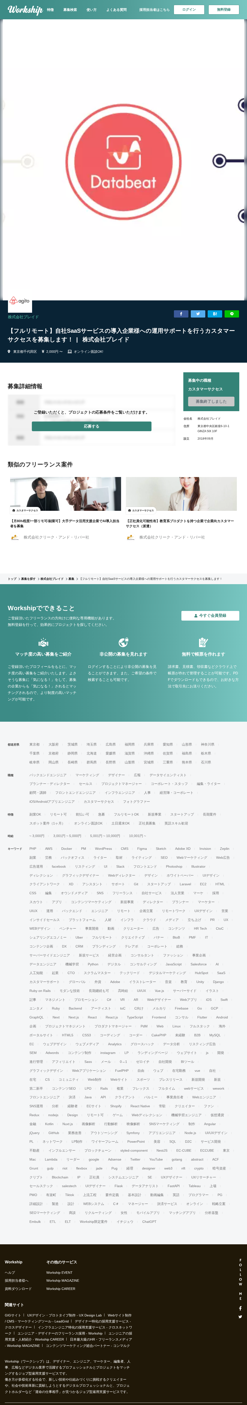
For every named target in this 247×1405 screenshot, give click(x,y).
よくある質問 (116, 10)
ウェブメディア (87, 1044)
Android (222, 1017)
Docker (66, 849)
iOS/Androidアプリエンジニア (52, 801)
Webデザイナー (159, 1000)
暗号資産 (219, 1168)
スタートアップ (182, 814)
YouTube (156, 1159)
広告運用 (36, 866)
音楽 (168, 982)
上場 (213, 1186)
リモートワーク (173, 911)
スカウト (36, 902)
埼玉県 (92, 744)
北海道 (92, 753)
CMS (124, 849)
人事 (147, 793)
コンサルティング (143, 964)
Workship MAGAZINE (62, 1280)
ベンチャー (67, 928)
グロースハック (142, 1044)
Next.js (74, 1017)
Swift (224, 1000)
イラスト (212, 991)
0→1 (123, 1062)
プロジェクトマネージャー (121, 784)
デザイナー (116, 775)
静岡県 (73, 753)
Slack (120, 866)
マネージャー (138, 1204)
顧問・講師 (37, 793)
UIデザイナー (95, 1186)
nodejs (53, 1115)
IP (78, 1177)
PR (212, 920)
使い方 (92, 10)
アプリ (57, 902)
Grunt (33, 1168)
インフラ (127, 920)
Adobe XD (183, 849)
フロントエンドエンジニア (75, 793)
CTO (71, 973)
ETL (53, 1222)
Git (136, 884)
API (103, 1097)
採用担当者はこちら (154, 10)
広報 (137, 775)
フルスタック (200, 1026)
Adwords (52, 1053)
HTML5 (67, 1035)
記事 (32, 1000)
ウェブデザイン (55, 1044)
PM (83, 849)
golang (177, 1159)
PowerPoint (136, 1141)
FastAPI (174, 1186)
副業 (32, 857)
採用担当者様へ (16, 1280)
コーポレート (157, 946)
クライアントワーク (44, 884)
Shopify (116, 1106)
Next (56, 1017)
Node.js (190, 1133)
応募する (91, 426)
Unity (200, 982)
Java (88, 1097)
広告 (155, 928)
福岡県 (130, 744)
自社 (212, 1071)
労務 (48, 857)
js (207, 1053)
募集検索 (70, 10)
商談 (72, 1213)
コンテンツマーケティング (91, 902)
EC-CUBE (183, 1150)
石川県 (206, 762)
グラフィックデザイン (46, 1071)
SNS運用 (36, 1106)
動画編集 (157, 1195)
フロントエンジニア (44, 1097)
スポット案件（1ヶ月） (47, 823)
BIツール (187, 1062)
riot (64, 1168)
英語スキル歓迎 (176, 823)
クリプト (36, 1177)
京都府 (53, 753)
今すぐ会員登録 (212, 615)
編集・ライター (208, 784)
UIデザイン (211, 875)
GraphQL (36, 1017)
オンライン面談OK (88, 823)
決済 (72, 1097)
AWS (48, 849)
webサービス (194, 1088)
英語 (176, 1195)
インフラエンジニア (120, 793)
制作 (191, 1124)
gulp (50, 1168)
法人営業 (177, 893)
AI (217, 964)
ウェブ (158, 1071)
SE (150, 1177)
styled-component (134, 1150)
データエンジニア (42, 964)
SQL (172, 1141)
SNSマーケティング (164, 1124)
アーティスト (101, 1008)
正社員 (94, 1177)
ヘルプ (10, 1272)
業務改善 (75, 1133)
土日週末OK (120, 823)
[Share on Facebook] (181, 314)
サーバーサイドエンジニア (49, 955)
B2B (197, 1035)
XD (71, 884)
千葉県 (34, 753)
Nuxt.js (67, 1124)
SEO (164, 857)
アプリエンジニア (162, 1133)
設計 (71, 1204)
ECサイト (94, 1106)
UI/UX (141, 991)
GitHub (53, 1133)
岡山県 (53, 762)
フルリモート (102, 937)
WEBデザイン (39, 928)
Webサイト (119, 1079)
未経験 (180, 1035)
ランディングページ (152, 1053)
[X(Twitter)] (240, 1317)
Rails (104, 1088)
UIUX (33, 911)
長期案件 (209, 814)
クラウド (149, 920)
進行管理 (36, 1062)
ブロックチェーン (97, 1150)
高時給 (123, 991)
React (92, 1017)
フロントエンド (145, 866)
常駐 (162, 1106)
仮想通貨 (217, 1115)
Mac (32, 1159)
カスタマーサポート (44, 982)
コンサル (181, 1017)
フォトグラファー (136, 801)
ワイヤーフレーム (104, 1141)
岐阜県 (34, 762)
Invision (205, 849)
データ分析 (171, 1044)
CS (47, 1079)
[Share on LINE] (232, 314)
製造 (55, 1204)
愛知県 (168, 744)
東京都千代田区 (25, 351)
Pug (114, 1168)
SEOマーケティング (44, 1213)
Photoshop (174, 866)
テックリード (130, 973)
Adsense (114, 1159)
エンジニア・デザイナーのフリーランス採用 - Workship (60, 1333)
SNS (100, 893)
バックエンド (72, 911)
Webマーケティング (192, 857)
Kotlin (49, 1124)
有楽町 (51, 1195)
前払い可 (82, 814)
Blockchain (60, 1177)
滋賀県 (130, 753)
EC (31, 1044)
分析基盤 (211, 1213)
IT (206, 937)
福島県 (187, 753)
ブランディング (104, 946)
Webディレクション (147, 1115)
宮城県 (149, 762)
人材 (108, 920)
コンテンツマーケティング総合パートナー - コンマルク (88, 1346)
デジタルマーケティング (167, 973)
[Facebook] (240, 1308)
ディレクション (41, 875)
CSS (32, 893)
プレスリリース (171, 1079)
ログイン (189, 9)
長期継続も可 (99, 991)
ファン (209, 1106)
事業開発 (92, 928)
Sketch (161, 849)
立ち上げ (194, 920)
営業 (224, 911)
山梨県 (130, 762)
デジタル (114, 964)
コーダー (136, 1035)
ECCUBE (207, 1150)
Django (218, 982)
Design (72, 1115)
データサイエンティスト (168, 775)
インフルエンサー (61, 1150)
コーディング (110, 1035)
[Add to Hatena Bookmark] (215, 314)
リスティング (85, 866)
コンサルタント (142, 955)
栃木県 (206, 753)
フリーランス (122, 893)
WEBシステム (93, 1204)
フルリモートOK (126, 814)
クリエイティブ (133, 937)
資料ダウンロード (18, 1289)
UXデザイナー (171, 1177)
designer (148, 1168)
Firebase (181, 1008)
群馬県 (92, 762)
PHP (32, 849)
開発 (220, 1053)
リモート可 (58, 814)
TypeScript (135, 1017)
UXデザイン (203, 911)
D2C (188, 1141)
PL (31, 1141)
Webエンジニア (204, 1097)
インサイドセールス (44, 920)
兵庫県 (149, 744)
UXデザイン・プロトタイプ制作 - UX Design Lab (64, 1315)
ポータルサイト (41, 1035)
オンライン (194, 1204)
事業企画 (199, 955)
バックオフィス (72, 857)
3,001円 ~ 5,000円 (67, 836)
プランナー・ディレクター (49, 784)
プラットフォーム (82, 920)
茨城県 (73, 744)
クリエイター (185, 1106)
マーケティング (87, 775)
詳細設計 (36, 1204)
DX (64, 946)
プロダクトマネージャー (113, 1026)
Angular (210, 1124)
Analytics (115, 1044)
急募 (101, 814)
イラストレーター (142, 982)
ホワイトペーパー (180, 875)
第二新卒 (36, 1088)
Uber (79, 937)
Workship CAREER (60, 1289)
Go (199, 1008)
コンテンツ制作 (79, 1053)
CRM (79, 946)
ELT (68, 1222)
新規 (217, 1079)
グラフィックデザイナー (80, 875)
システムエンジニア (123, 1177)
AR (136, 1000)
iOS (209, 1000)
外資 (98, 982)
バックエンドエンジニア (48, 775)
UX (226, 920)
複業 (120, 1088)
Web (160, 1026)
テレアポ (131, 946)
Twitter (135, 1159)
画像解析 (88, 1124)
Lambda (51, 1159)
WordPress (103, 849)
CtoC (220, 928)
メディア (172, 920)
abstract (197, 1159)
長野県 (111, 762)
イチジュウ (125, 1222)
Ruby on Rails (40, 991)
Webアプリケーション (89, 1071)
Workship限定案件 (94, 1222)
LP (126, 1053)
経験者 (73, 1106)
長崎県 (73, 762)
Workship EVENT (59, 1272)
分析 (55, 1106)
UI (105, 866)
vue (197, 1071)
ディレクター (153, 902)
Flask (119, 1186)
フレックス (140, 1088)
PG (220, 1195)
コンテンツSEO (64, 1088)
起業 (55, 973)
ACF (215, 1159)
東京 (226, 1150)
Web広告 (223, 857)
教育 (184, 982)
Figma (142, 849)
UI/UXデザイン (216, 1133)
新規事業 (154, 814)
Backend (75, 1008)
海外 (222, 1026)
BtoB (176, 937)
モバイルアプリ (148, 1213)
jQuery (34, 1133)
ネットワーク (52, 1141)
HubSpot (201, 973)
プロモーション (86, 1000)
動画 (111, 928)
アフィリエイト (63, 1062)
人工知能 (36, 973)
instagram (108, 1053)
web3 (168, 1168)
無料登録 (224, 9)
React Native (140, 1106)
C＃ (116, 1204)
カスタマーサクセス (99, 801)
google (94, 1159)
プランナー (180, 902)
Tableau (195, 1186)
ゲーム (118, 1115)
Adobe (115, 982)
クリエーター (133, 928)
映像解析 (133, 1124)
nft (183, 1168)
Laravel (185, 884)
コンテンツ (176, 928)
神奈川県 (207, 744)
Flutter (202, 1017)
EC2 (203, 884)
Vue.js (159, 991)
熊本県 (187, 762)
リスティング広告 (202, 1044)
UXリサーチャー (203, 1177)
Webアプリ (188, 1000)
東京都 (34, 744)
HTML (220, 884)
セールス (85, 784)
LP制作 (77, 1141)
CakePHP (158, 1035)
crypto (199, 1168)
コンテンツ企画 (41, 946)
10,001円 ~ (137, 836)
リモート (123, 911)
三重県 (168, 762)
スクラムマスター (97, 973)
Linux (176, 1026)
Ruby (56, 1008)
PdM (144, 1026)
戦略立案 (219, 1204)
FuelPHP (122, 1071)
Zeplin (224, 849)
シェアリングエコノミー (48, 937)
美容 (157, 1141)
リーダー (73, 1159)
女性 (124, 1213)
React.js (112, 1017)
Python (93, 964)
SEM (33, 1053)
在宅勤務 (179, 1071)
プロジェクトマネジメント (65, 1026)
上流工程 (89, 1195)
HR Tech (200, 928)
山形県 (187, 744)
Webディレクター (121, 875)
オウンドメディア (74, 893)
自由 (140, 1071)
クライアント (125, 1097)
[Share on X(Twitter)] (198, 314)
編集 (48, 893)
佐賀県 (168, 753)
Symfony (133, 1133)
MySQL (215, 1035)
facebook (59, 866)
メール (106, 1062)
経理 (129, 1168)
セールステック (41, 1186)
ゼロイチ (143, 1062)
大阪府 (53, 744)
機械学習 (72, 964)
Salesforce (199, 964)
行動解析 (111, 1124)
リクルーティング (98, 1213)
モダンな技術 (70, 991)
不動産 (34, 1150)
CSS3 (86, 1035)
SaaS (221, 973)
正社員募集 (147, 823)
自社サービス (152, 893)
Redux (34, 1115)
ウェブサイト (187, 1053)
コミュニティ (69, 1079)
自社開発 (165, 1062)
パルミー (151, 1097)
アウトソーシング (103, 1133)
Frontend (159, 1017)
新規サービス (89, 955)
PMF (192, 937)
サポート (118, 884)
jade (99, 1168)
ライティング (141, 857)
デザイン (151, 875)
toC (122, 1008)
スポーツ (143, 1079)
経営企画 (115, 955)
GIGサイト (13, 1315)
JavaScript (174, 964)
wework (218, 1088)
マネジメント (55, 1000)
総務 (179, 946)
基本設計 (134, 1195)
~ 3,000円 (36, 836)
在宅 (32, 1079)
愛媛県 (111, 753)
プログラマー (198, 1195)
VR (122, 1000)
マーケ (198, 893)
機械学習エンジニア (186, 1115)
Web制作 (95, 1079)
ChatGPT (149, 1222)
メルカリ (159, 1008)
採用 (215, 893)
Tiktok (69, 1195)
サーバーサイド (185, 991)
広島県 (111, 744)
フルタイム (166, 1088)
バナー (159, 937)
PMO (33, 1195)
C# (109, 1000)
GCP (214, 1008)
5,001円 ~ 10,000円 (105, 836)
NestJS (162, 1150)
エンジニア (99, 911)
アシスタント (92, 884)
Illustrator (198, 866)
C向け (139, 1008)
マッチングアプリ (182, 1213)
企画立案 (146, 911)
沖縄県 (149, 753)
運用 (49, 911)
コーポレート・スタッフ (169, 784)
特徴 (50, 10)
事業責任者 (174, 1097)
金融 (32, 1124)
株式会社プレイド (23, 317)
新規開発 (198, 1079)
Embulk (35, 1222)
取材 (119, 857)
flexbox (81, 1168)
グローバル (77, 982)
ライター (100, 857)
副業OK (35, 814)
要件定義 (112, 1195)
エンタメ (36, 1008)
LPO (88, 1088)
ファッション (173, 955)
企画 (32, 1026)
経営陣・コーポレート (176, 793)
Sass (88, 1062)
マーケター (206, 902)
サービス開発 (211, 1141)
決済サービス (167, 1204)
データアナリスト (145, 1186)
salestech (69, 1186)
